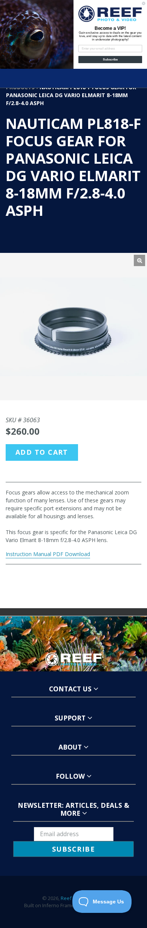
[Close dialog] (143, 3)
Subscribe (110, 59)
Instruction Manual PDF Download (48, 554)
